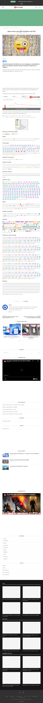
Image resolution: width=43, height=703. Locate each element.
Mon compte (21, 697)
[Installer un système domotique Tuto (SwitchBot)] (31, 330)
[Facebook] (35, 7)
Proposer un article (19, 696)
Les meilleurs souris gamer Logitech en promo (26, 1)
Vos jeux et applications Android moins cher (30, 650)
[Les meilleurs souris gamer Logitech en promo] (11, 643)
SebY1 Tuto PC (29, 699)
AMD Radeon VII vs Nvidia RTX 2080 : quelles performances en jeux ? (31, 670)
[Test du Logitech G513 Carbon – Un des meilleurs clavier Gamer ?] (11, 608)
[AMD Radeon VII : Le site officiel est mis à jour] (32, 678)
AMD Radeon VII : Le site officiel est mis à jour (31, 685)
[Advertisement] (21, 17)
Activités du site (12, 696)
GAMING (4, 549)
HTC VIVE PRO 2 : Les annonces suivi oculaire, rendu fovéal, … (10, 670)
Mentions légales (34, 696)
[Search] (38, 7)
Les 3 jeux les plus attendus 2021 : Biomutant (9, 409)
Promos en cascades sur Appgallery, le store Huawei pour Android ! (31, 635)
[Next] (17, 1)
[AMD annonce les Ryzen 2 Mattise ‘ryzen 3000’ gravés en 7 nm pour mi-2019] (11, 678)
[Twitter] (36, 7)
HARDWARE (5, 552)
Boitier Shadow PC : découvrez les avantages (31, 615)
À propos (25, 696)
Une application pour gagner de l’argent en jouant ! (10, 411)
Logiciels (4, 554)
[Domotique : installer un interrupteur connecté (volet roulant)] (32, 592)
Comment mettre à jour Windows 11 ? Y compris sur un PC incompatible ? (13, 404)
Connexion (4, 567)
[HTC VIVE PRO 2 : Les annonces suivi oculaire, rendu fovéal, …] (11, 662)
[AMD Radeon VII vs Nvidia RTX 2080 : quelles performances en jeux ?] (32, 662)
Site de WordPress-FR (5, 574)
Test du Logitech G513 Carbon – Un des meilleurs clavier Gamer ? (11, 616)
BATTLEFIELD (5, 540)
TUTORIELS (7, 27)
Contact (29, 696)
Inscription (4, 565)
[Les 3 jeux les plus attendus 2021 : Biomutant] (5, 468)
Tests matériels (5, 556)
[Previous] (16, 1)
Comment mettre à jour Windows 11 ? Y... (12, 336)
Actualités (4, 538)
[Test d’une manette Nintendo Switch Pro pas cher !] (11, 592)
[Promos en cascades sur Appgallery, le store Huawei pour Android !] (32, 628)
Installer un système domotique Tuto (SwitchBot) (9, 407)
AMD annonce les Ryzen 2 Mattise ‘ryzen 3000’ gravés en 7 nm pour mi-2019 (10, 686)
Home (21, 3)
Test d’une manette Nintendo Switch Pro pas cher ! (11, 600)
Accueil (3, 27)
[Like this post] (22, 301)
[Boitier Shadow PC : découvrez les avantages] (32, 608)
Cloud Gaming (5, 545)
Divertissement (5, 547)
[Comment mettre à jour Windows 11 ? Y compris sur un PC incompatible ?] (12, 330)
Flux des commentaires (5, 572)
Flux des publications (5, 570)
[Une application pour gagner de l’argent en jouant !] (11, 628)
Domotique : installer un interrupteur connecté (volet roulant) (31, 600)
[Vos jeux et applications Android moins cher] (32, 643)
